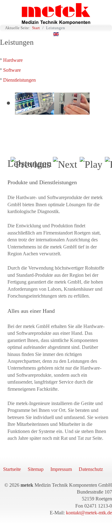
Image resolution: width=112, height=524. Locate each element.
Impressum (61, 469)
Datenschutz (91, 469)
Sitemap (36, 469)
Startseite (12, 469)
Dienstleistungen (19, 80)
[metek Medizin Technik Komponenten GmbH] (56, 14)
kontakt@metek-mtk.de (89, 512)
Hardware (13, 60)
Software (12, 70)
